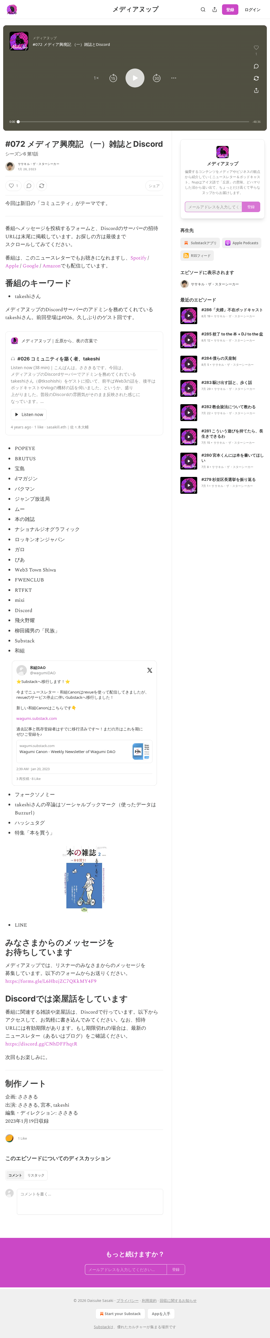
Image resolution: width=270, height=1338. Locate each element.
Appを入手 (161, 1313)
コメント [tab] (15, 1175)
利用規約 (149, 1300)
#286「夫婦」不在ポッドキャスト (232, 309)
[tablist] (26, 1175)
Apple (12, 266)
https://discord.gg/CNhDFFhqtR (41, 1044)
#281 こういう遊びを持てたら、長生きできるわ (232, 433)
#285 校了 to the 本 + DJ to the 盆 (232, 333)
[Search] (203, 9)
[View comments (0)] (256, 66)
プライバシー (128, 1300)
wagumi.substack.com (36, 718)
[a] (189, 315)
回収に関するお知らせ (178, 1300)
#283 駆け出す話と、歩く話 (226, 382)
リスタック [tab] (36, 1175)
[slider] (133, 121)
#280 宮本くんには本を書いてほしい (232, 458)
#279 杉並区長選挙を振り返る (228, 479)
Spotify (138, 258)
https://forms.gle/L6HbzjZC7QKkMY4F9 (51, 981)
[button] (96, 78)
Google (30, 266)
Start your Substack (123, 1313)
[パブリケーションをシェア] (214, 9)
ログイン (253, 9)
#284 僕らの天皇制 (218, 358)
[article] (222, 315)
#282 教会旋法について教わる (228, 406)
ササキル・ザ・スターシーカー (38, 164)
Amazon (51, 266)
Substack (102, 1326)
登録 (230, 9)
